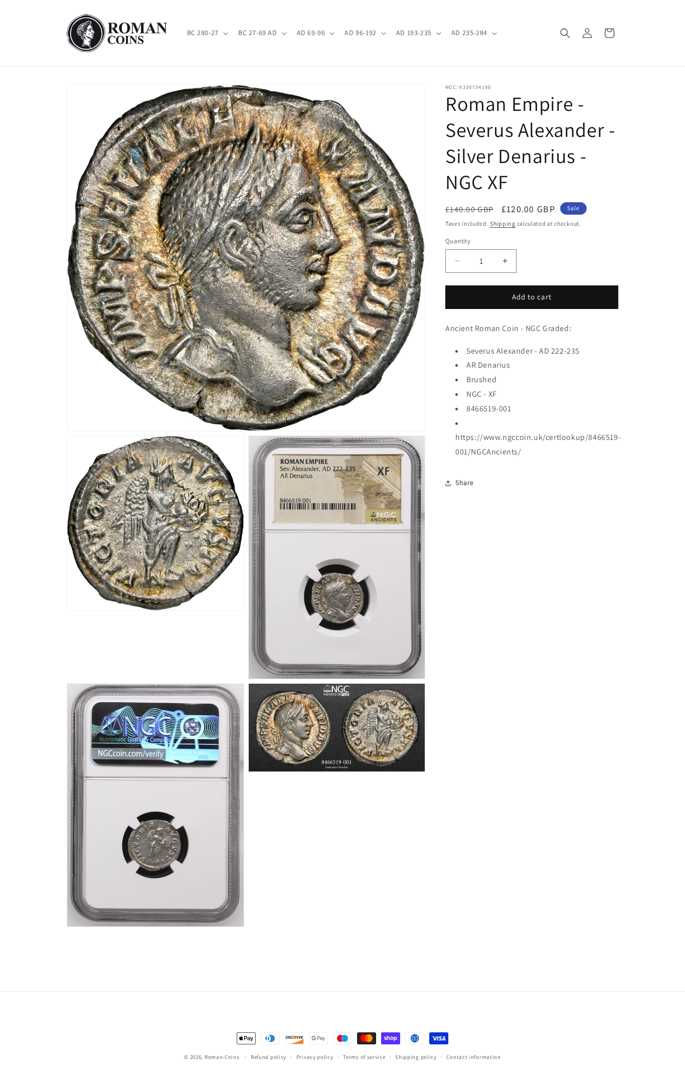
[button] (206, 32)
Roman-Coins (222, 1056)
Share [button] (464, 482)
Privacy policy (314, 1056)
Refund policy (268, 1056)
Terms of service (364, 1056)
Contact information (473, 1056)
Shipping (503, 223)
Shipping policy (416, 1056)
